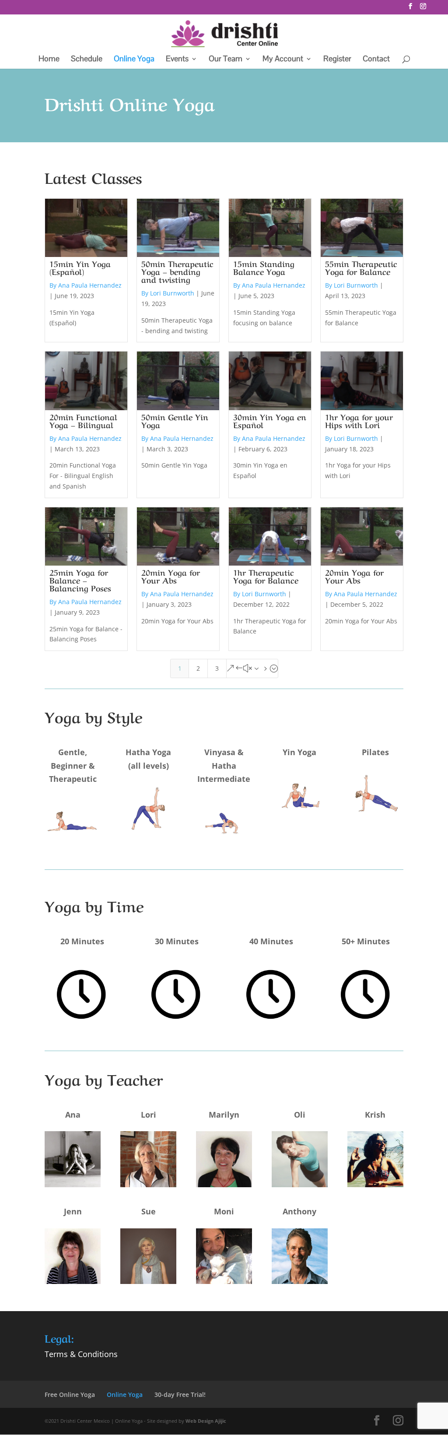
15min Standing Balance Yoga (263, 267)
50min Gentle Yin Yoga (174, 420)
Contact (376, 59)
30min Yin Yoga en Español (269, 420)
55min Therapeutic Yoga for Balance (361, 267)
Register (337, 59)
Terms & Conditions (81, 1354)
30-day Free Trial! (180, 1394)
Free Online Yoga (70, 1394)
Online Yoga (134, 59)
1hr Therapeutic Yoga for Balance (265, 575)
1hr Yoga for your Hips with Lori (359, 420)
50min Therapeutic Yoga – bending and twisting (177, 271)
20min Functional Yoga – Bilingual (83, 420)
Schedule (86, 59)
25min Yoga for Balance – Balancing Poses (80, 579)
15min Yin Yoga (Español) (80, 267)
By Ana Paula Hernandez (85, 285)
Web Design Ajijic (206, 1420)
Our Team (225, 59)
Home (49, 59)
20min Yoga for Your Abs (170, 575)
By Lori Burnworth (167, 293)
